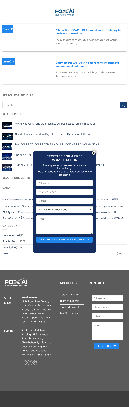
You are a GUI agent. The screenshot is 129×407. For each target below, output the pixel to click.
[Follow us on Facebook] (24, 362)
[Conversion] (125, 253)
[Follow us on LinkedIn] (30, 362)
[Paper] (123, 105)
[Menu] (4, 12)
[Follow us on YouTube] (35, 362)
